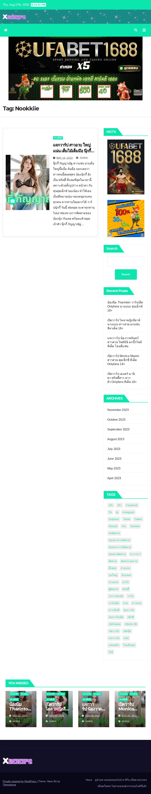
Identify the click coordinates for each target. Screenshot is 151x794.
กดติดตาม (114, 533)
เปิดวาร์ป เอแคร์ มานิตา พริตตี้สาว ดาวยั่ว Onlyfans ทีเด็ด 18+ (122, 377)
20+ (119, 505)
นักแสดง (126, 575)
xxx (124, 526)
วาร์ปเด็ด (114, 603)
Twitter (138, 519)
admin (83, 158)
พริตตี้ (125, 589)
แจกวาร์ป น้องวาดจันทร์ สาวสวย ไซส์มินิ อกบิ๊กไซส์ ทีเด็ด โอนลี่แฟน (124, 342)
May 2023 (114, 468)
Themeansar (9, 784)
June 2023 (114, 458)
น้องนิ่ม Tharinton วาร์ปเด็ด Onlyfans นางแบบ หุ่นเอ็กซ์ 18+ (125, 306)
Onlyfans (114, 519)
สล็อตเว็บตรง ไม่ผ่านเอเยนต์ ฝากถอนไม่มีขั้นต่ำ (122, 786)
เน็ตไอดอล (115, 624)
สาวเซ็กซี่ (58, 138)
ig (117, 512)
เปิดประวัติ (131, 624)
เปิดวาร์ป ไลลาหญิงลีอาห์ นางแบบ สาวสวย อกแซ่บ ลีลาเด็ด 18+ (124, 324)
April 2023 (114, 478)
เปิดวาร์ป (114, 631)
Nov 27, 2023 (20, 715)
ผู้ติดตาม (113, 589)
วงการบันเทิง (116, 596)
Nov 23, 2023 (56, 715)
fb (110, 512)
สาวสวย (136, 603)
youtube (135, 526)
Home (89, 780)
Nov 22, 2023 (92, 715)
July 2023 (113, 448)
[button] (135, 30)
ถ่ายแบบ (125, 568)
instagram (128, 512)
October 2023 (116, 419)
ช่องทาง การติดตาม (120, 547)
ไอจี (111, 652)
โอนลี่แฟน (129, 645)
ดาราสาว (135, 554)
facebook (132, 505)
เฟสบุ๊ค (127, 631)
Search (111, 248)
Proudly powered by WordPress (20, 781)
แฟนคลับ (114, 645)
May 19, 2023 (65, 158)
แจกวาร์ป (114, 638)
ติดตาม (113, 561)
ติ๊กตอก (112, 568)
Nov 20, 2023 (129, 715)
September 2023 (118, 429)
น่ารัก (125, 582)
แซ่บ (126, 638)
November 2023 (118, 409)
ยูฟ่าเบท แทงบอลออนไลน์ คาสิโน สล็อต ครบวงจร (121, 780)
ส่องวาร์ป (129, 610)
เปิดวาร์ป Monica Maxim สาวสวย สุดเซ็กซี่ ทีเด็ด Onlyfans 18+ (123, 360)
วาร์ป (130, 596)
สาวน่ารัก (14, 694)
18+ (111, 505)
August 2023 (115, 439)
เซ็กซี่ (131, 617)
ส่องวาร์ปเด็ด (116, 617)
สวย (125, 603)
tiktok (126, 519)
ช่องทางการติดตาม (119, 540)
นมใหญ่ (113, 575)
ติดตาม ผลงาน (129, 561)
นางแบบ (113, 582)
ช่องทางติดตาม (117, 554)
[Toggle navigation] (144, 30)
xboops (113, 526)
